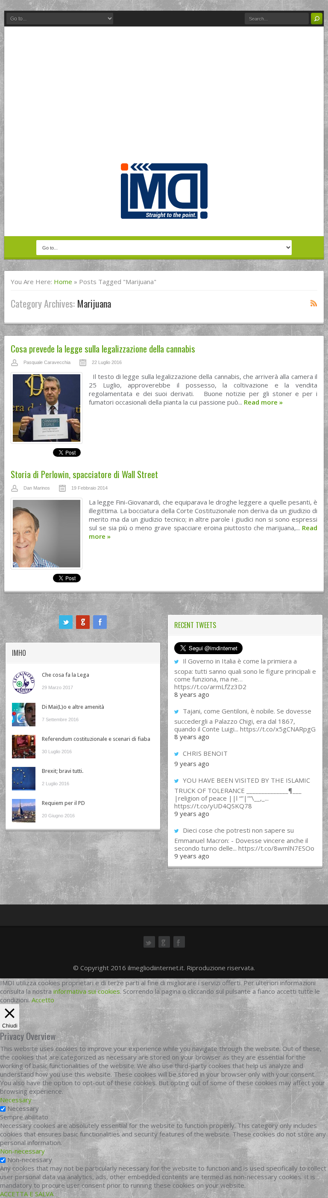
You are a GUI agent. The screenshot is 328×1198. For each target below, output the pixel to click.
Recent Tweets (195, 625)
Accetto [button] (43, 999)
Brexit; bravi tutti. (62, 771)
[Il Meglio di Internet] (164, 209)
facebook (100, 622)
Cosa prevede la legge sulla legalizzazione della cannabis (103, 348)
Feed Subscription (313, 303)
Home (63, 281)
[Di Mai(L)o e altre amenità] (23, 714)
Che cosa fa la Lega (65, 675)
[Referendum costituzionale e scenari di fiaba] (23, 746)
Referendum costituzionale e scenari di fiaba (96, 739)
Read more (263, 402)
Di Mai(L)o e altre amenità (73, 707)
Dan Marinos (36, 487)
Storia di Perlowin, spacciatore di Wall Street (84, 474)
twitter (66, 622)
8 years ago (191, 694)
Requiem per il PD (63, 803)
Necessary (23, 1108)
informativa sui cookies (86, 991)
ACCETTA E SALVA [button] (26, 1193)
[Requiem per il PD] (23, 810)
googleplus (83, 622)
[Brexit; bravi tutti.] (23, 778)
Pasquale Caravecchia (46, 362)
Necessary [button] (16, 1099)
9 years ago (191, 763)
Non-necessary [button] (22, 1151)
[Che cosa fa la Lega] (23, 682)
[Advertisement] (164, 99)
